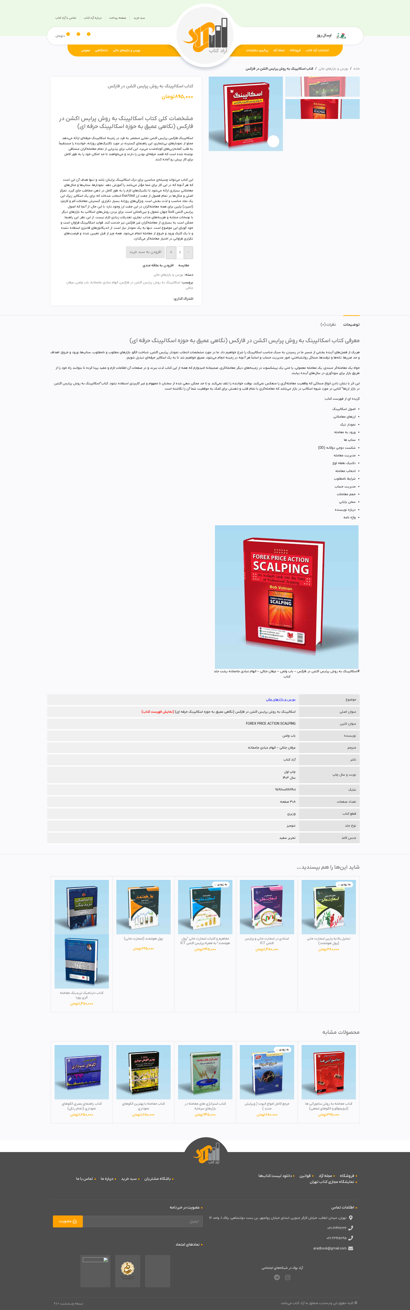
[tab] (351, 322)
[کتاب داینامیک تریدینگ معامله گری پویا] (82, 907)
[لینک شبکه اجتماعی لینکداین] (153, 299)
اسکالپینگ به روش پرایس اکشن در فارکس (150, 282)
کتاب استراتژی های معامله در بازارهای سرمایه (205, 1106)
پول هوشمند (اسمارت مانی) (143, 938)
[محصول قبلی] (65, 69)
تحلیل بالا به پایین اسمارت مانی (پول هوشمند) (328, 941)
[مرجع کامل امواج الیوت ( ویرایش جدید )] (267, 1072)
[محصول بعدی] (53, 69)
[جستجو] (99, 36)
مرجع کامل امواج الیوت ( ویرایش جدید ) (267, 1106)
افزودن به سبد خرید (145, 252)
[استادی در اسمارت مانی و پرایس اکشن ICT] (267, 907)
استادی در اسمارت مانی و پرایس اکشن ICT (267, 941)
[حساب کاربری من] (352, 36)
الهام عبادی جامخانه (104, 282)
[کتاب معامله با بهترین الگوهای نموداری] (143, 1072)
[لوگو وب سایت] (205, 35)
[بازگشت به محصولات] (59, 69)
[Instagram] (287, 1277)
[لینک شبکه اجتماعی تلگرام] (341, 17)
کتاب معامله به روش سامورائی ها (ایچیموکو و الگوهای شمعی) (328, 1106)
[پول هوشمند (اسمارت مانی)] (143, 907)
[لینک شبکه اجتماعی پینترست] (159, 299)
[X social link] (164, 299)
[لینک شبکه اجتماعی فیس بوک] (170, 299)
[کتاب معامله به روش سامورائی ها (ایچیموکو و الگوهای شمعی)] (329, 1072)
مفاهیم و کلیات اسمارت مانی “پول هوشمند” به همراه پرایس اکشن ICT (205, 941)
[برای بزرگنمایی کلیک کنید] (273, 141)
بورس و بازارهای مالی (333, 69)
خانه (357, 69)
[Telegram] (277, 1277)
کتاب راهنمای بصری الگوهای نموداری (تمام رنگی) (82, 1106)
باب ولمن (82, 282)
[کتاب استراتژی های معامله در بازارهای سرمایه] (205, 1072)
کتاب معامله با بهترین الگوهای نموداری (143, 1106)
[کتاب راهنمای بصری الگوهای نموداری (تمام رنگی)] (82, 1072)
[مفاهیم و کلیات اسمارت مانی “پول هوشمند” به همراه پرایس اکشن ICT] (205, 907)
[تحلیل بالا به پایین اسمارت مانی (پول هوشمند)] (329, 907)
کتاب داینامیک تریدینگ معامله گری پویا (81, 995)
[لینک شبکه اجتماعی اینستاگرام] (350, 17)
